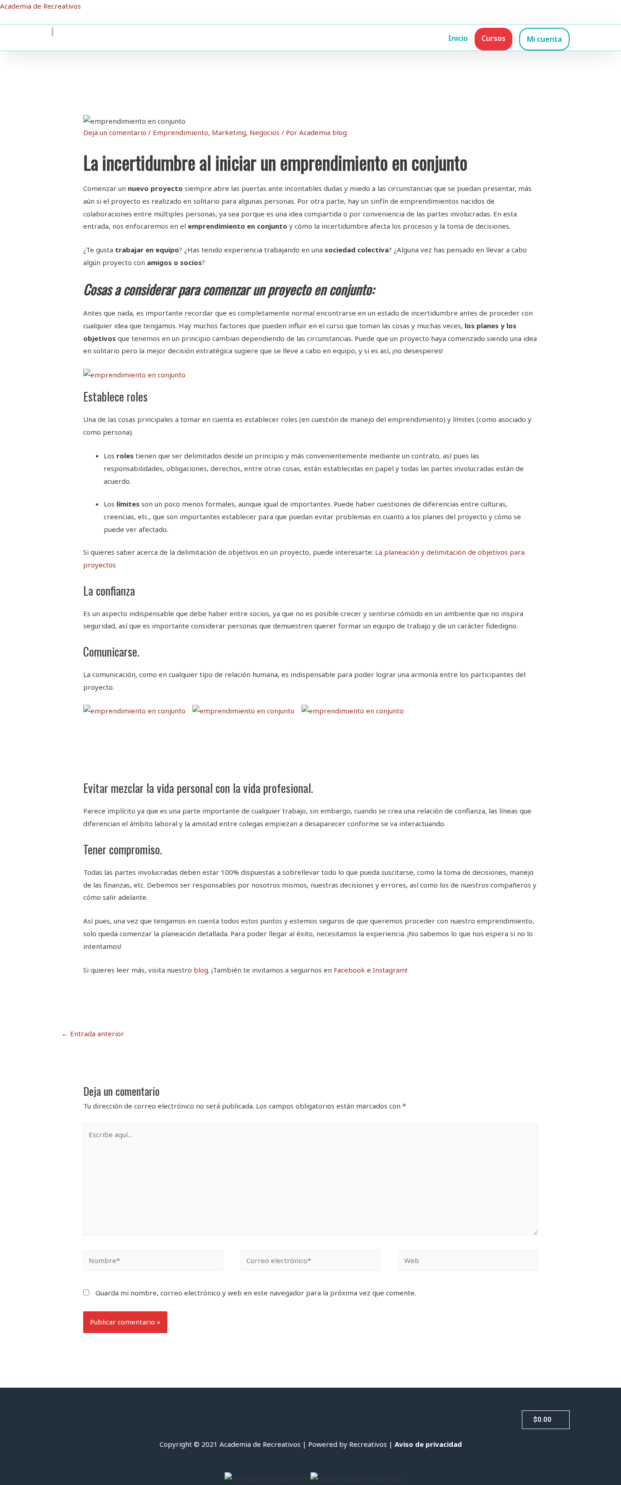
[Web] (468, 1261)
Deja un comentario (114, 132)
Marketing (229, 132)
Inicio (458, 38)
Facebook (349, 969)
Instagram (389, 969)
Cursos (493, 38)
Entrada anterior (92, 1033)
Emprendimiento (180, 132)
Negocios (265, 132)
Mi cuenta (544, 39)
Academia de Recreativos (40, 5)
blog (201, 969)
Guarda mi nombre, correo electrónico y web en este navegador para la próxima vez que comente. (255, 1292)
